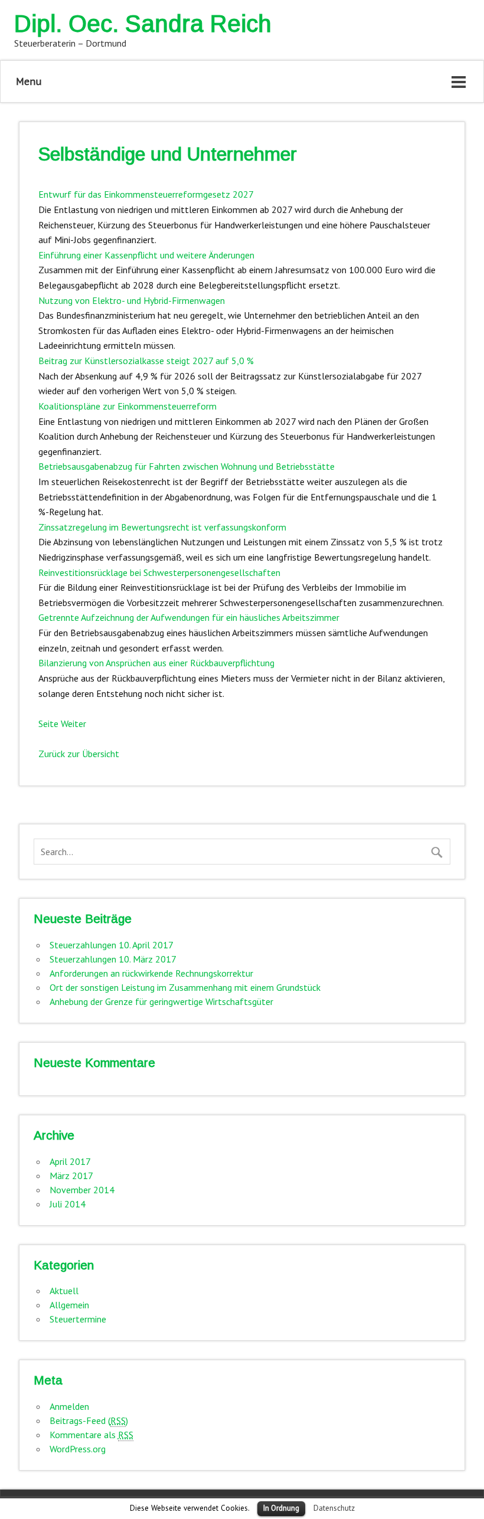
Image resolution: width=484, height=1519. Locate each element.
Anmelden (69, 1406)
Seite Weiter (62, 723)
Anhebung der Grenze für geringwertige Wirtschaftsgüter (161, 1001)
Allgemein (69, 1305)
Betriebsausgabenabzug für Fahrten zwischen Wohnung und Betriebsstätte (186, 466)
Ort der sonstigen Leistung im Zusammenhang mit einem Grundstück (185, 987)
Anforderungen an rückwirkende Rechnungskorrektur (151, 973)
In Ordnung (281, 1508)
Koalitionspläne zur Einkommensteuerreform (127, 406)
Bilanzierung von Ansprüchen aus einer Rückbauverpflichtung (156, 663)
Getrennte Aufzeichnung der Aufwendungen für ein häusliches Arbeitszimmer (188, 617)
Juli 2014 (68, 1204)
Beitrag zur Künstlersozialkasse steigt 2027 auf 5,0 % (146, 360)
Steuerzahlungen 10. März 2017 (113, 959)
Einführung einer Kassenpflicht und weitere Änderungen (146, 255)
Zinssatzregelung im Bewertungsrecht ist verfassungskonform (162, 527)
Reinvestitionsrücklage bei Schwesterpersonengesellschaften (159, 572)
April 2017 (70, 1161)
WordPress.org (78, 1449)
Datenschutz (334, 1507)
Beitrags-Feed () (89, 1420)
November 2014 (82, 1190)
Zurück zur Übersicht (78, 754)
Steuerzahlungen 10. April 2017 (112, 945)
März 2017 (71, 1175)
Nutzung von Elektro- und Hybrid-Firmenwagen (131, 300)
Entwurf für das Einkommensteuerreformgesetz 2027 (146, 194)
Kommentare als (91, 1435)
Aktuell (64, 1291)
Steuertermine (78, 1319)
